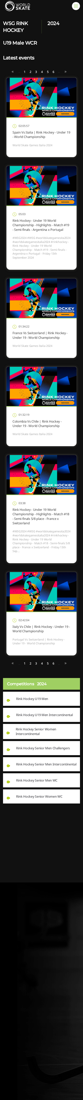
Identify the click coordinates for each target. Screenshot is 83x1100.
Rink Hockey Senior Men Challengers (43, 748)
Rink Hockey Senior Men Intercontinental (46, 764)
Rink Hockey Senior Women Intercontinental (36, 731)
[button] (76, 6)
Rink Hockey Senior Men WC (36, 780)
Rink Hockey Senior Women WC (39, 796)
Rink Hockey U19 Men (32, 699)
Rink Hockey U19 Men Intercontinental (44, 715)
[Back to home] (18, 6)
